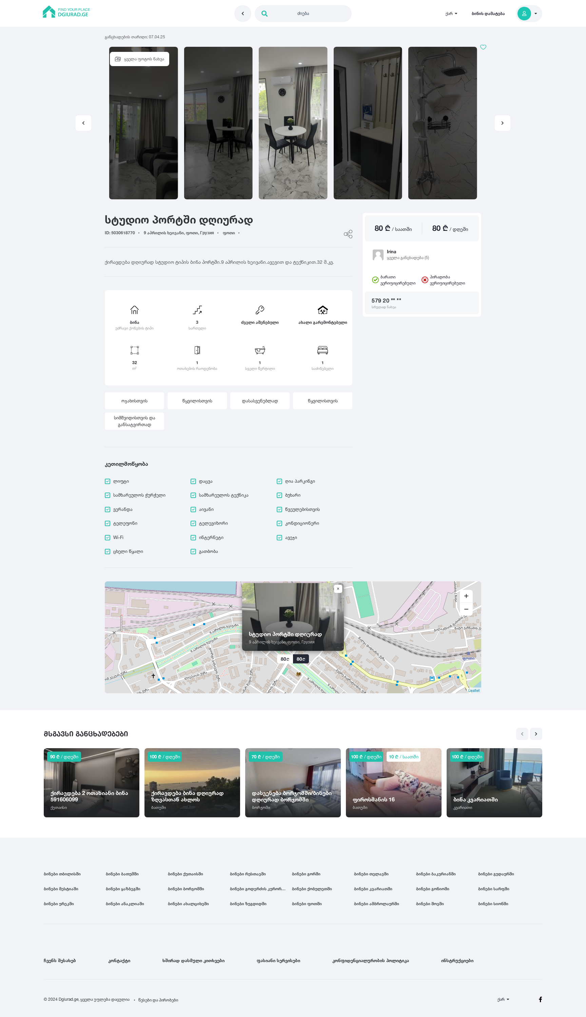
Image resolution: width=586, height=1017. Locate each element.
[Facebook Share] (348, 234)
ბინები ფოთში (307, 903)
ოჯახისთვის (134, 400)
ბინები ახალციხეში (188, 903)
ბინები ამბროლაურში (376, 903)
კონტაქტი (119, 960)
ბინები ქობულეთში (312, 888)
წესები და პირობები (158, 999)
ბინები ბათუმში (122, 873)
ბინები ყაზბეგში (123, 888)
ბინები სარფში (493, 888)
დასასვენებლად (260, 400)
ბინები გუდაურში (496, 873)
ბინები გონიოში (432, 888)
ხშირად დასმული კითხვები (193, 960)
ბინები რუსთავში (248, 873)
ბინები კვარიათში (373, 888)
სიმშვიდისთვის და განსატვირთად (134, 421)
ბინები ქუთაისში (185, 873)
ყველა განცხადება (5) (408, 257)
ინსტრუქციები (457, 960)
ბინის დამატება (488, 13)
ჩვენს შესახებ (60, 960)
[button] (502, 123)
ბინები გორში (306, 873)
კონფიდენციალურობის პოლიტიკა (370, 960)
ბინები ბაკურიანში (436, 873)
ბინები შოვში (430, 903)
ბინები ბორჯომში (186, 888)
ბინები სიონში (493, 903)
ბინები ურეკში (59, 903)
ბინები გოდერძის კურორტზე (259, 888)
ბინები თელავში (371, 873)
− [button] (466, 609)
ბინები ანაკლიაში (125, 903)
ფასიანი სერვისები (278, 960)
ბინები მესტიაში (61, 888)
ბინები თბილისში (62, 873)
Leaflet (474, 690)
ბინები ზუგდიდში (248, 903)
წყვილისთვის (197, 400)
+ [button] (466, 596)
